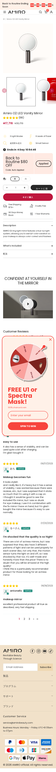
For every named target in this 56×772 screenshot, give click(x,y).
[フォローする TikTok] (50, 651)
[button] (51, 90)
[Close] (50, 339)
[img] (10, 464)
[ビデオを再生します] (28, 304)
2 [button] (24, 619)
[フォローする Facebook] (32, 651)
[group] (21, 91)
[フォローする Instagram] (38, 651)
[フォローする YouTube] (44, 651)
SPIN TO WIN (28, 426)
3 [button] (29, 619)
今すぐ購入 (28, 197)
